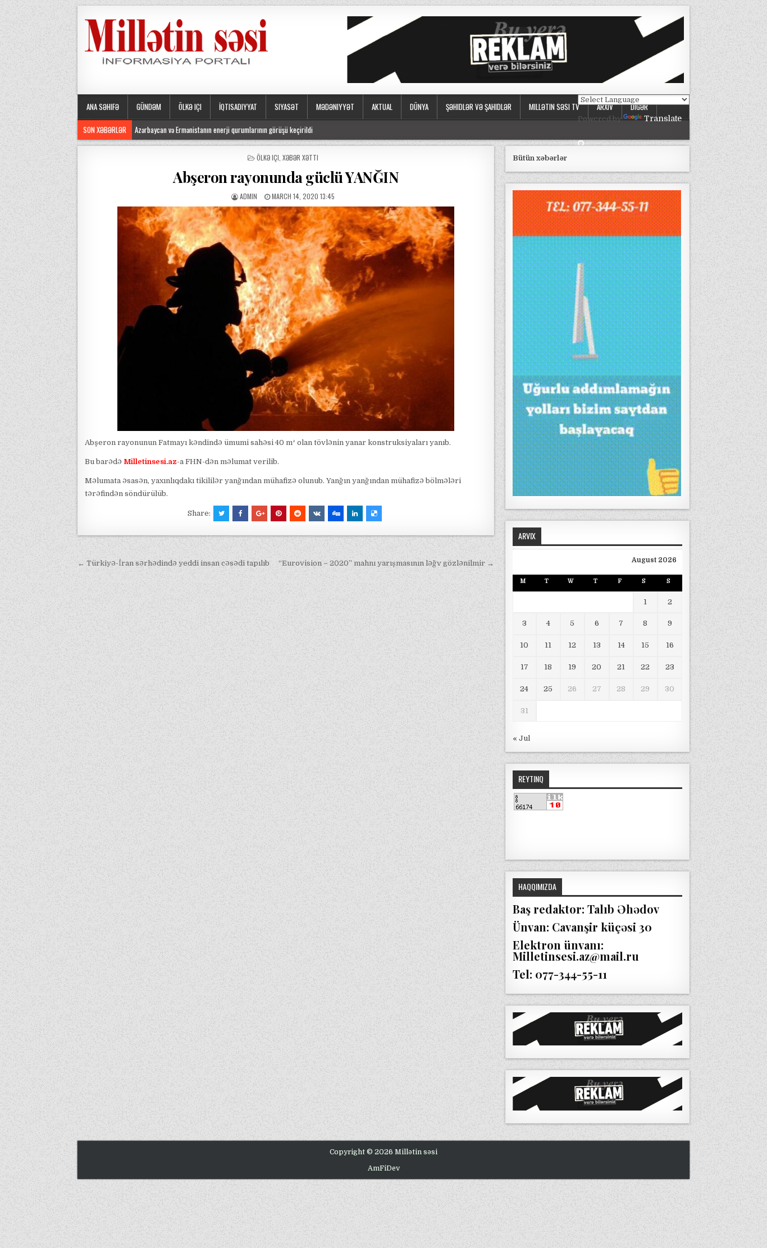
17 (524, 667)
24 (524, 689)
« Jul (521, 738)
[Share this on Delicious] (374, 513)
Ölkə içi (190, 106)
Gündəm (148, 106)
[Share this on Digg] (336, 513)
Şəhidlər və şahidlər (479, 106)
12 (572, 645)
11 (548, 645)
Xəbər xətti (300, 157)
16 (670, 645)
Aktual (382, 106)
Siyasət (287, 106)
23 (669, 667)
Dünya (419, 106)
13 (597, 645)
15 (645, 645)
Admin (248, 196)
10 (524, 645)
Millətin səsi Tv (554, 106)
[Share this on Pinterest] (278, 513)
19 (572, 667)
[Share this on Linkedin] (355, 513)
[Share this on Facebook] (240, 513)
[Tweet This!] (221, 513)
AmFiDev (384, 1168)
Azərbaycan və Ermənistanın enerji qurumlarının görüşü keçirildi (224, 129)
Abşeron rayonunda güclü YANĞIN (286, 177)
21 (621, 667)
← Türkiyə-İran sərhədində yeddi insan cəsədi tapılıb (173, 563)
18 (548, 667)
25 (548, 689)
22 (645, 667)
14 (621, 645)
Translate (663, 118)
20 (596, 667)
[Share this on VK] (317, 513)
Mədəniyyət (335, 106)
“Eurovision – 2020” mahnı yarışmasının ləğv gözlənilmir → (386, 563)
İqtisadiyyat (238, 106)
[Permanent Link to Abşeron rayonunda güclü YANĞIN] (286, 319)
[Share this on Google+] (259, 513)
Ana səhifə (102, 106)
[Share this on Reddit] (297, 513)
